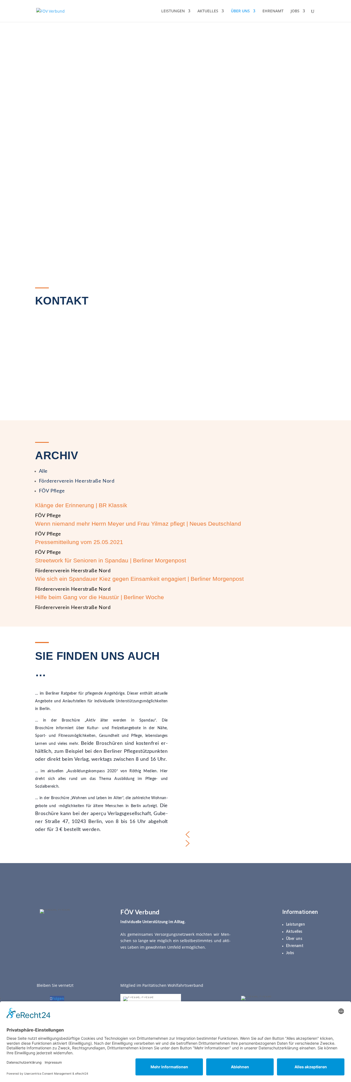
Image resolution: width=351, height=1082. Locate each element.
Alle (43, 471)
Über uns (294, 939)
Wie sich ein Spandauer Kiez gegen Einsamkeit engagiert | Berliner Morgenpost (139, 579)
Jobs (290, 953)
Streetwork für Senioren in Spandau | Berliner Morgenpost (110, 560)
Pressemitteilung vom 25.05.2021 (79, 542)
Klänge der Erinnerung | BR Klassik (81, 505)
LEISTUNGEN (173, 11)
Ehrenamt (294, 946)
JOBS (295, 11)
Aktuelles (294, 932)
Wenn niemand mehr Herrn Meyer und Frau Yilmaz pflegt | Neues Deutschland (138, 523)
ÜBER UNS (240, 11)
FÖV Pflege (52, 491)
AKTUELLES (207, 11)
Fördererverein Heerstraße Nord (76, 481)
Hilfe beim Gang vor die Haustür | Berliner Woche (99, 597)
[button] (249, 834)
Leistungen (295, 924)
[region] (175, 148)
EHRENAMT (273, 11)
